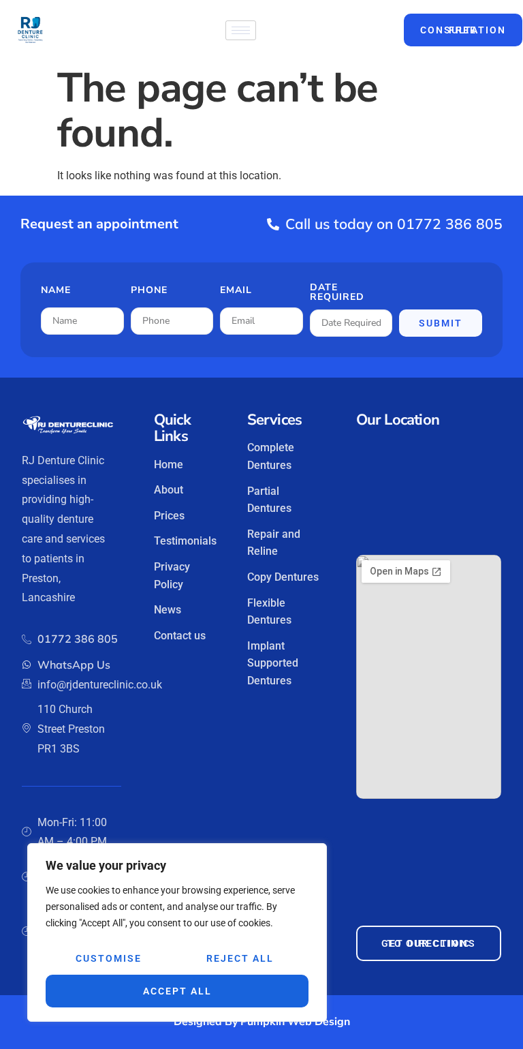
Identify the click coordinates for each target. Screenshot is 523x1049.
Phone (149, 291)
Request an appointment (99, 224)
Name (56, 291)
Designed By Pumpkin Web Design (262, 1021)
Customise (109, 958)
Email (236, 291)
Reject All (240, 958)
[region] (177, 932)
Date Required (337, 293)
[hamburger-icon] (240, 30)
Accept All (177, 991)
